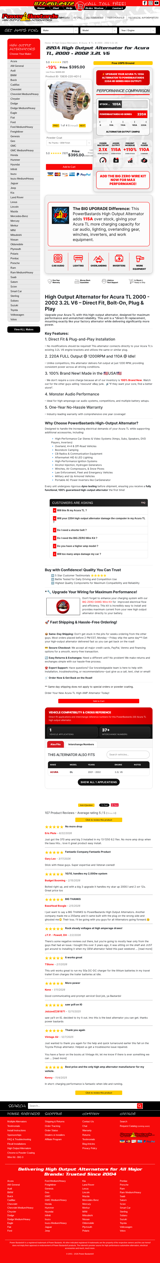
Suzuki (14, 305)
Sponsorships (14, 1135)
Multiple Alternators (17, 1121)
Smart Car (16, 291)
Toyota (14, 310)
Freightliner (16, 131)
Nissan (14, 239)
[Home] (33, 16)
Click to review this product (99, 820)
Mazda (14, 211)
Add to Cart (69, 167)
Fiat (12, 117)
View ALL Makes (23, 329)
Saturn (14, 282)
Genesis (15, 136)
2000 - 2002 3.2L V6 (107, 43)
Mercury (14, 221)
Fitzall (78, 17)
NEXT (82, 126)
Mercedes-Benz (19, 216)
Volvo (13, 319)
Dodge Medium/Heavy (22, 108)
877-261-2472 (54, 3)
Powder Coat (54, 137)
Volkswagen (17, 314)
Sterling (14, 296)
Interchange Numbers (81, 744)
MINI (13, 230)
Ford (13, 122)
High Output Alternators (22, 47)
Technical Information (143, 17)
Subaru (14, 300)
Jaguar (14, 183)
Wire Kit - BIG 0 (15, 1157)
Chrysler (15, 98)
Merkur (14, 225)
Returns (86, 1135)
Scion (13, 286)
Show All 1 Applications (99, 782)
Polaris (14, 253)
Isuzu (13, 174)
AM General (17, 66)
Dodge (14, 103)
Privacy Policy (89, 1148)
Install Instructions (16, 1130)
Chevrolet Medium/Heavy (24, 94)
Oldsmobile (16, 244)
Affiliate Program (53, 1139)
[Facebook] (144, 3)
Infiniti (13, 169)
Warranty (87, 1130)
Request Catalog (135, 1126)
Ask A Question (86, 805)
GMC (13, 145)
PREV (55, 126)
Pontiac (14, 258)
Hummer (15, 160)
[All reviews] (55, 61)
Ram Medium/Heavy (21, 272)
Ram (13, 267)
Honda (14, 155)
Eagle (13, 113)
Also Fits (55, 744)
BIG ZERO (64, 17)
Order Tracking (52, 1126)
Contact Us (88, 1121)
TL (92, 43)
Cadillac (15, 84)
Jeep (13, 188)
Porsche (15, 263)
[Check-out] (80, 6)
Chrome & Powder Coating (21, 1152)
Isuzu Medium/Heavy (22, 178)
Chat (84, 1126)
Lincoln (14, 206)
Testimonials (115, 17)
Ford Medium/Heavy (21, 127)
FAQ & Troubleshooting (19, 1139)
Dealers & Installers (55, 1135)
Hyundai (15, 164)
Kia (12, 192)
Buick (13, 80)
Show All (111, 813)
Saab (13, 277)
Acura (13, 61)
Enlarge (73, 125)
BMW (13, 75)
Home (48, 43)
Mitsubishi (16, 235)
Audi (13, 70)
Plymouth (15, 249)
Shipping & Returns (55, 1121)
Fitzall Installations (16, 1144)
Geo (12, 141)
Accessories (94, 17)
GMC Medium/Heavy (22, 150)
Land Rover (16, 197)
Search (123, 1121)
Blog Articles (88, 1144)
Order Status (51, 1130)
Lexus (13, 202)
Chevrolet (15, 89)
